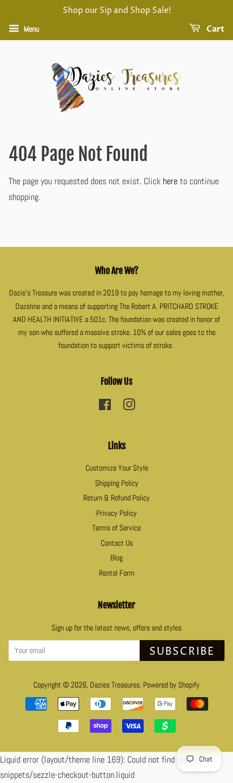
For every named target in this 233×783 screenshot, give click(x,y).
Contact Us (117, 543)
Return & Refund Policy (116, 498)
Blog (116, 558)
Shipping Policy (117, 483)
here (170, 181)
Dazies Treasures (115, 685)
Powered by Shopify (171, 685)
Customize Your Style (116, 468)
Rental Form (117, 573)
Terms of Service (116, 528)
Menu (30, 29)
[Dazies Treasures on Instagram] (129, 407)
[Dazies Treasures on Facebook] (104, 407)
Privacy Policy (116, 513)
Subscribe (182, 652)
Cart (215, 29)
